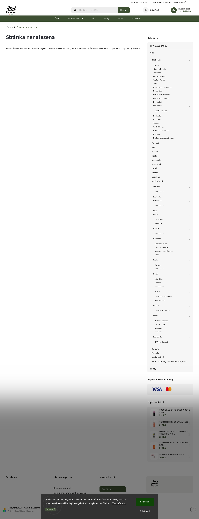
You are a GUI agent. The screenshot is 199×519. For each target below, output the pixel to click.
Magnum (156, 134)
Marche (156, 228)
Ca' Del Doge (160, 324)
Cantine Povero (159, 80)
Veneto (156, 315)
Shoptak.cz (30, 511)
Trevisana (157, 72)
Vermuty (155, 353)
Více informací (119, 503)
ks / (106, 489)
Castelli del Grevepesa (161, 94)
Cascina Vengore (160, 76)
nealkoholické (158, 357)
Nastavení (50, 509)
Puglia (155, 260)
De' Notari (159, 219)
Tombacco (157, 65)
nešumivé (156, 177)
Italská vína (156, 59)
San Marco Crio (161, 110)
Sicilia (155, 274)
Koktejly (155, 349)
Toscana (156, 291)
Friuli (155, 210)
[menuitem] (59, 18)
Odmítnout (145, 511)
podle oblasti (157, 181)
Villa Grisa (157, 119)
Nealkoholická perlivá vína (164, 138)
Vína (152, 52)
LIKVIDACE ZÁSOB (158, 46)
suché (154, 168)
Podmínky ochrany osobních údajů (169, 2)
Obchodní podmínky (139, 2)
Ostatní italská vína (161, 130)
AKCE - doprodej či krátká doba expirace (169, 361)
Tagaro (156, 123)
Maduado (159, 282)
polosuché (156, 164)
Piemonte (157, 238)
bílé (153, 147)
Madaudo (157, 116)
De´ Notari (157, 102)
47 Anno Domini (159, 69)
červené (155, 143)
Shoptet (17, 511)
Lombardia (157, 337)
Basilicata (157, 197)
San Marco (157, 105)
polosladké (157, 160)
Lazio (155, 214)
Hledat (123, 10)
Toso (155, 83)
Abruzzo (156, 186)
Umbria (156, 305)
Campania (157, 200)
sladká (154, 155)
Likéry (153, 368)
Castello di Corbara (161, 98)
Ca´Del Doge (158, 127)
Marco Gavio (158, 91)
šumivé (155, 172)
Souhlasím (144, 501)
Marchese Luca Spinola (162, 87)
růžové (155, 151)
